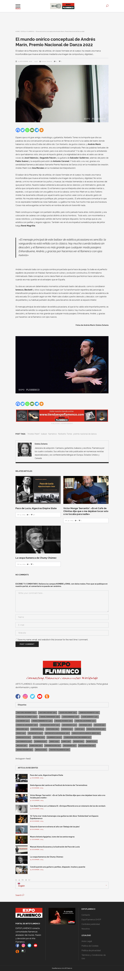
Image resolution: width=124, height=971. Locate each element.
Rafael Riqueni (24, 749)
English (21, 886)
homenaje (40, 741)
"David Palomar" (68, 712)
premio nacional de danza (85, 434)
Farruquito (23, 737)
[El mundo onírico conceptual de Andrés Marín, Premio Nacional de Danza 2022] (25, 449)
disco (21, 733)
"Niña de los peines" (85, 720)
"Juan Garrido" (89, 716)
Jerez (54, 741)
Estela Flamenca (27, 31)
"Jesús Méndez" (70, 716)
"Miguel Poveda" (63, 720)
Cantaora (52, 729)
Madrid (78, 741)
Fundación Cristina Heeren (77, 737)
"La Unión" (23, 720)
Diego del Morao (96, 729)
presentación (52, 745)
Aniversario (69, 725)
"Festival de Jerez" (26, 716)
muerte (91, 741)
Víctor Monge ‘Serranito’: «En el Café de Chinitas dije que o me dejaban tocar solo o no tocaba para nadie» (85, 511)
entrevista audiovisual (57, 733)
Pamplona (36, 745)
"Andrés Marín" (33, 434)
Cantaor (37, 729)
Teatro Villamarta (59, 749)
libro (66, 741)
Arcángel (85, 725)
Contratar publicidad (90, 924)
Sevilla (41, 749)
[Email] (32, 130)
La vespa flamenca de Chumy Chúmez (36, 558)
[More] (41, 130)
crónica (67, 729)
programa (69, 745)
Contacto (85, 915)
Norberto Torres (65, 434)
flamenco (52, 434)
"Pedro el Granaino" (27, 725)
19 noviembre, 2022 (25, 61)
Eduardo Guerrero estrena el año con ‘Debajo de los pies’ (55, 827)
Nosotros (85, 929)
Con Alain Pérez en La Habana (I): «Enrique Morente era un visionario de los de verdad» (68, 806)
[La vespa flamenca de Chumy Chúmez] (38, 540)
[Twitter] (22, 130)
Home (18, 31)
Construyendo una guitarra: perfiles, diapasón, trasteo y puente (57, 867)
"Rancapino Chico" (50, 725)
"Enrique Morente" (89, 712)
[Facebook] (18, 130)
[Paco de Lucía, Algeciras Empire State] (38, 490)
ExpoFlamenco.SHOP (91, 919)
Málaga (21, 745)
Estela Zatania (46, 61)
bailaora (22, 729)
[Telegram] (37, 130)
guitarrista (24, 741)
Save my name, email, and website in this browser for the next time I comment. (53, 639)
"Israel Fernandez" (49, 716)
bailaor (44, 434)
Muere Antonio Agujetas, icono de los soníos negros (52, 837)
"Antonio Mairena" (26, 712)
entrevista (35, 733)
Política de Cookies (89, 946)
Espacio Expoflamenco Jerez (86, 733)
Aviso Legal (86, 941)
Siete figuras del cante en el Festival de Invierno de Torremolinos (58, 785)
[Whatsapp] (27, 130)
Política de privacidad (91, 950)
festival (39, 737)
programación (87, 745)
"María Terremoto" (42, 720)
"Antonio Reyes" (47, 712)
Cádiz (80, 729)
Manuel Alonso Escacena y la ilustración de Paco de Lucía (55, 847)
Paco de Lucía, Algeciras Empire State (36, 508)
